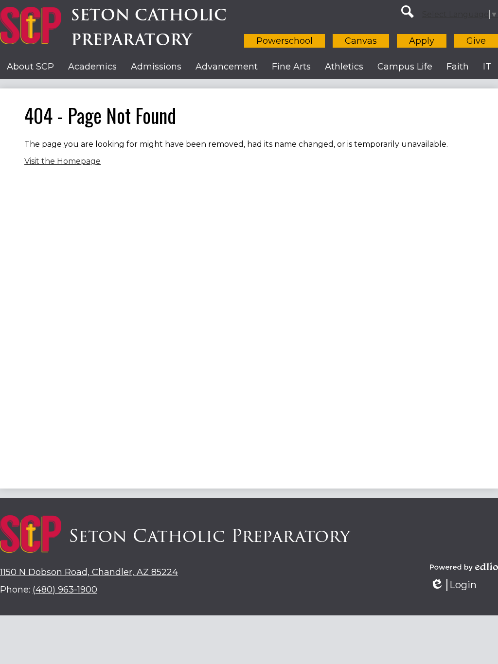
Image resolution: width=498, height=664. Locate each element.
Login (457, 585)
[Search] (407, 11)
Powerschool (284, 40)
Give (476, 40)
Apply (421, 40)
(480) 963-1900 (65, 589)
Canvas (361, 40)
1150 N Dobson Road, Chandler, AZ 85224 (89, 572)
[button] (30, 66)
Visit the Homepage (62, 161)
